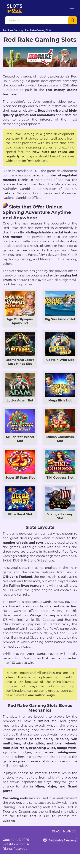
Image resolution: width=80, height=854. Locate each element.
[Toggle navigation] (72, 8)
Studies (69, 831)
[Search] (72, 20)
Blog (56, 831)
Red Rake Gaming (13, 30)
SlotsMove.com (14, 844)
